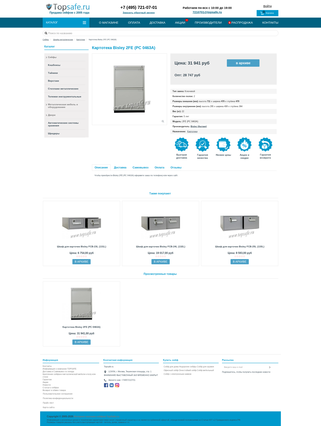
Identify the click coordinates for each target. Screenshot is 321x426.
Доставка (120, 167)
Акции (45, 382)
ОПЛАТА (134, 22)
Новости (47, 385)
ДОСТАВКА (157, 22)
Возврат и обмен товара (54, 390)
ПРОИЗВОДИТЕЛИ (208, 22)
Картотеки (192, 131)
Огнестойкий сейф (187, 370)
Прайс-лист (48, 403)
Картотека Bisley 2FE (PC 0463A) (81, 327)
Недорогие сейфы (187, 367)
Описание (101, 167)
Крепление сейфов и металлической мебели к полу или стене (69, 375)
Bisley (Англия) (199, 126)
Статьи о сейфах (51, 387)
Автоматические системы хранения (63, 124)
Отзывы (176, 167)
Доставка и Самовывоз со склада (58, 371)
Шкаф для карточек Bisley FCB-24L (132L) (160, 246)
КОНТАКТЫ (270, 22)
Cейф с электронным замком (177, 374)
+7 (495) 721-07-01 (138, 7)
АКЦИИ (180, 22)
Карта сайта (49, 407)
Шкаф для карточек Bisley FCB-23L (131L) (81, 246)
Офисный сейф (171, 370)
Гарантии (47, 379)
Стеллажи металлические (63, 88)
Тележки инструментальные (64, 96)
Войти (267, 6)
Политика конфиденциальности (58, 398)
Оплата (159, 167)
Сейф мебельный (205, 370)
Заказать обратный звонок (139, 12)
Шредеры (54, 133)
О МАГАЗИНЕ (108, 22)
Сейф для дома (171, 367)
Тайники (53, 73)
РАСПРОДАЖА (242, 22)
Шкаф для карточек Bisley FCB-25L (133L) (239, 246)
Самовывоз (140, 167)
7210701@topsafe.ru (207, 12)
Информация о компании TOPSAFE (59, 369)
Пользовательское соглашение (58, 394)
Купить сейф (170, 360)
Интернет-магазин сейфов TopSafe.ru (96, 416)
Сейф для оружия (205, 367)
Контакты (47, 366)
